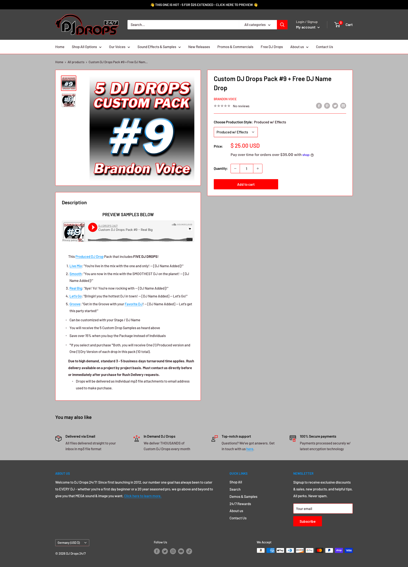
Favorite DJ (134, 304)
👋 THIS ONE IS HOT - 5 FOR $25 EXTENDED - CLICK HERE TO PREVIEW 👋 (204, 5)
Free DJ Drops (272, 46)
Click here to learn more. (143, 496)
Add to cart (246, 184)
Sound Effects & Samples (156, 46)
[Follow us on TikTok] (189, 551)
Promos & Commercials (235, 46)
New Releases (199, 46)
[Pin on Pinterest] (327, 105)
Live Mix (75, 266)
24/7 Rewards (240, 503)
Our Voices (117, 46)
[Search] (282, 24)
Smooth (75, 273)
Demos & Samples (243, 496)
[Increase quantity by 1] (257, 168)
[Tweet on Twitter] (335, 105)
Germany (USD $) (69, 542)
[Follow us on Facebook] (157, 551)
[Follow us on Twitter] (165, 551)
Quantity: (221, 168)
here (249, 449)
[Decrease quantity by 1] (235, 168)
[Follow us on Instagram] (173, 551)
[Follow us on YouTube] (181, 551)
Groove (74, 304)
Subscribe (308, 521)
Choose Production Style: (250, 122)
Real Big (75, 288)
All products (76, 62)
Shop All (236, 482)
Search (235, 489)
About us (297, 46)
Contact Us (324, 46)
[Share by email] (343, 105)
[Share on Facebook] (319, 105)
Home (59, 46)
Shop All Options (84, 46)
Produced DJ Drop (89, 256)
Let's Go (75, 296)
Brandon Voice (225, 99)
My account (306, 27)
